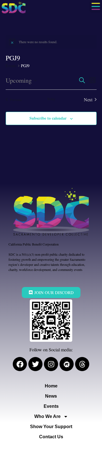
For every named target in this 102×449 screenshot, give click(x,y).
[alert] (51, 42)
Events (11, 65)
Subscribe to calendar (48, 118)
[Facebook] (20, 364)
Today (51, 99)
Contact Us (51, 436)
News (51, 396)
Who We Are (47, 416)
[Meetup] (67, 364)
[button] (95, 6)
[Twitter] (35, 364)
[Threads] (82, 364)
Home (51, 386)
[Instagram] (51, 364)
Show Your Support (51, 426)
